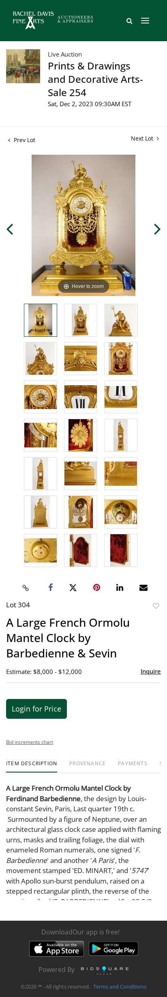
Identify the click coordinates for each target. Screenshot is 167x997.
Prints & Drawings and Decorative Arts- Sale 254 (95, 79)
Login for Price (36, 709)
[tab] (31, 766)
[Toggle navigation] (145, 20)
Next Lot (143, 138)
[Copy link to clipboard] (26, 588)
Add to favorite (156, 606)
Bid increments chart (29, 742)
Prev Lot (23, 140)
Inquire (151, 671)
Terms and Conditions (119, 986)
